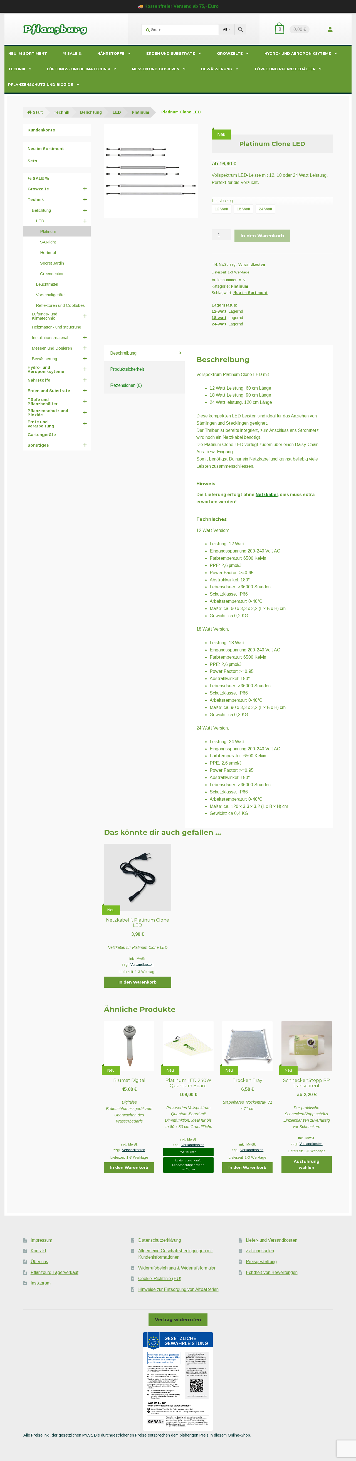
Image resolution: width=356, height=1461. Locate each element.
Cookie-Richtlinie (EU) (159, 1278)
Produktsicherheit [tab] (127, 369)
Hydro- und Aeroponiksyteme (297, 53)
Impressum (41, 1240)
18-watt (219, 317)
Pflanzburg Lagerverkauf (54, 1272)
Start (38, 112)
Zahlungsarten (260, 1250)
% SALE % (72, 53)
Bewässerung (216, 69)
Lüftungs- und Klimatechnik (78, 69)
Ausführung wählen (306, 1164)
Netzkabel (267, 494)
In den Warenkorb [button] (137, 982)
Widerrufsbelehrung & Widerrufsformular (177, 1268)
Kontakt (38, 1250)
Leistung (222, 200)
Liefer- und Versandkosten (271, 1240)
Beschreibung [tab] (123, 353)
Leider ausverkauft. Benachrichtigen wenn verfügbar (188, 1165)
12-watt (219, 311)
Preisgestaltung (261, 1261)
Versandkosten (251, 265)
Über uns (39, 1261)
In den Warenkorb (262, 235)
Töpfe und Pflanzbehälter (285, 69)
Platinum (140, 112)
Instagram (41, 1283)
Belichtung (91, 112)
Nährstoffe (111, 53)
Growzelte (230, 53)
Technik (16, 69)
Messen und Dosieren (155, 69)
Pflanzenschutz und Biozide (40, 85)
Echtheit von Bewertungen (272, 1272)
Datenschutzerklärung (159, 1240)
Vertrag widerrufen (178, 1319)
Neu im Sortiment (27, 53)
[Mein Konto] (330, 29)
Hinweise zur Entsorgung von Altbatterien (178, 1289)
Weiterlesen (188, 1152)
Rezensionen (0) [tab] (126, 385)
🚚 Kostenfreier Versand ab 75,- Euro (178, 6)
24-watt (219, 324)
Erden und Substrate (170, 53)
